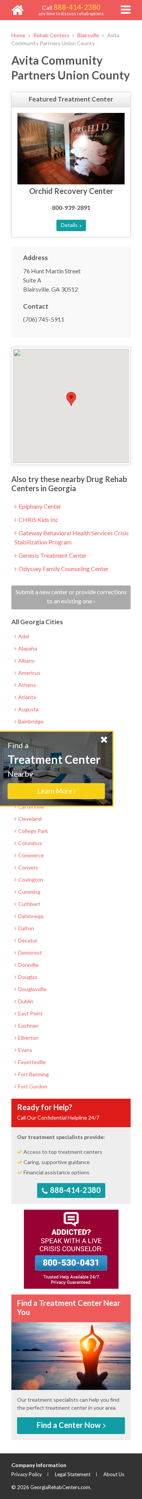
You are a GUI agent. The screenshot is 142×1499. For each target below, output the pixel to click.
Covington (30, 879)
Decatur (27, 940)
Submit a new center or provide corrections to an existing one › (71, 596)
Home (18, 35)
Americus (29, 672)
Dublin (25, 1001)
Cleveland (29, 818)
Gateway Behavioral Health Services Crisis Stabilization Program (71, 537)
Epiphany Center (39, 506)
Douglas (27, 977)
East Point (30, 1013)
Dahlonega (30, 916)
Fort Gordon (32, 1086)
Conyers (27, 867)
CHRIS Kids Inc (37, 519)
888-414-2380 (74, 1189)
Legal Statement (73, 1474)
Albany (25, 660)
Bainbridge (30, 721)
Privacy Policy (26, 1474)
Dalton (25, 928)
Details (70, 225)
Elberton (28, 1037)
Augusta (28, 709)
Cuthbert (29, 904)
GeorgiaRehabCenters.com (60, 1487)
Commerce (30, 855)
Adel (23, 636)
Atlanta (26, 697)
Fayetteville (31, 1062)
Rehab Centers (51, 35)
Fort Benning (33, 1074)
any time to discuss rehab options (71, 9)
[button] (71, 399)
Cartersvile (30, 806)
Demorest (29, 952)
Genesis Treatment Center (52, 555)
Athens (26, 685)
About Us (113, 1474)
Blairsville (88, 35)
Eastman (28, 1025)
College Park (32, 831)
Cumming (29, 891)
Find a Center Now (69, 1424)
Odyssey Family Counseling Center (63, 568)
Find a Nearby (54, 768)
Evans (24, 1050)
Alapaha (27, 648)
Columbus (29, 843)
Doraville (28, 964)
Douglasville (32, 989)
